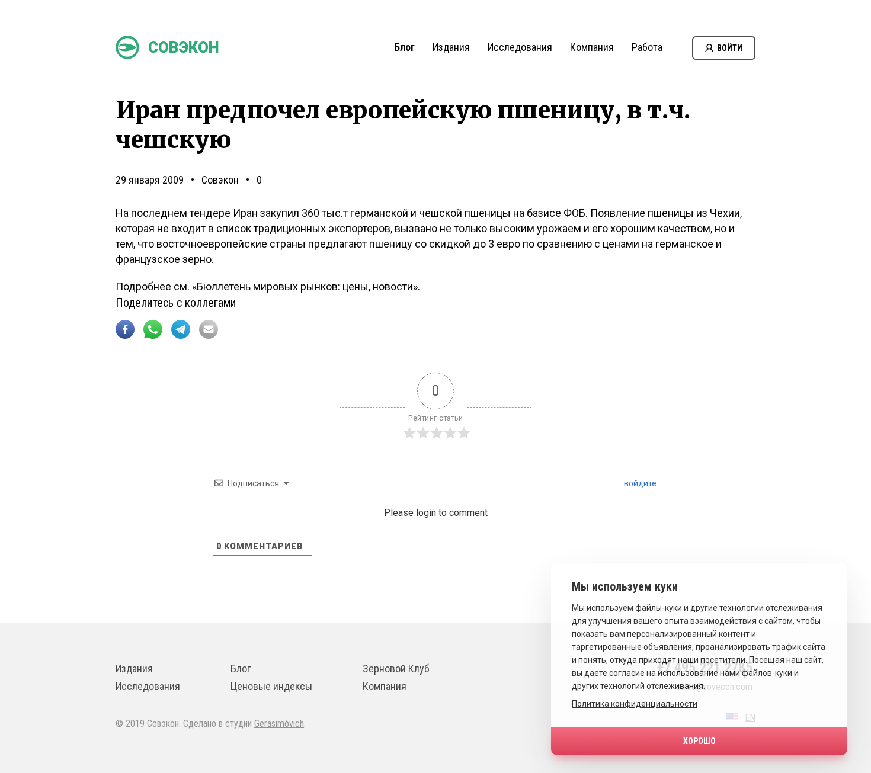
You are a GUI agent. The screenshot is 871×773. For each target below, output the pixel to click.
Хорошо (699, 741)
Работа (647, 47)
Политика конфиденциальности (634, 703)
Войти (729, 48)
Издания (451, 47)
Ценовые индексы (271, 686)
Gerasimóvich (279, 723)
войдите (639, 483)
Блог (404, 47)
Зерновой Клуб (396, 668)
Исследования (520, 47)
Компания (592, 47)
